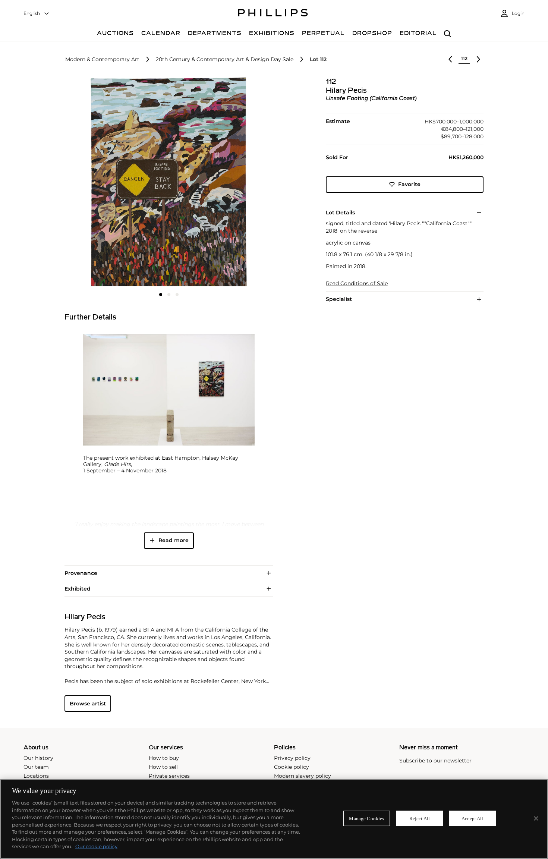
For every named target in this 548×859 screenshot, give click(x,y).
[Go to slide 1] (161, 294)
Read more (173, 540)
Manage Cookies (366, 818)
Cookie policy (291, 767)
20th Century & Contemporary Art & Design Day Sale (224, 59)
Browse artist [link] (88, 703)
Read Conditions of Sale (357, 283)
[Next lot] (478, 59)
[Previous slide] (99, 183)
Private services (169, 776)
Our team (36, 767)
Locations (36, 776)
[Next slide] (238, 183)
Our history (38, 758)
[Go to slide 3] (177, 294)
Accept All (472, 818)
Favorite (409, 184)
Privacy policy (292, 758)
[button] (166, 182)
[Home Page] (273, 14)
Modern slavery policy (302, 776)
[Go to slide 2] (169, 294)
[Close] (536, 818)
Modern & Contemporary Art (102, 59)
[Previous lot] (450, 59)
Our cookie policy (96, 846)
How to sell (163, 767)
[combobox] (36, 13)
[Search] (447, 34)
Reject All (419, 818)
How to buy (164, 758)
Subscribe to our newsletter (435, 761)
